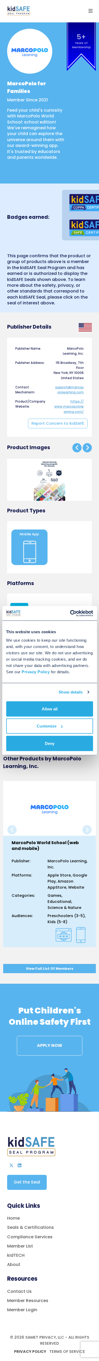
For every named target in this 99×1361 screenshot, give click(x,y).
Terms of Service (66, 1351)
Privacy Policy (30, 1351)
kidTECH (16, 1255)
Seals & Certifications (30, 1227)
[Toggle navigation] (90, 10)
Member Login (22, 1309)
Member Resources (27, 1300)
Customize (46, 726)
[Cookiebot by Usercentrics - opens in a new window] (70, 613)
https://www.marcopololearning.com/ (69, 406)
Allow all (50, 708)
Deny (49, 743)
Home (13, 1218)
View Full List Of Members (49, 968)
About (13, 1264)
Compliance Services (30, 1236)
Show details (71, 692)
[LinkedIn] (19, 1165)
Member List (20, 1246)
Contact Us (19, 1291)
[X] (11, 1165)
